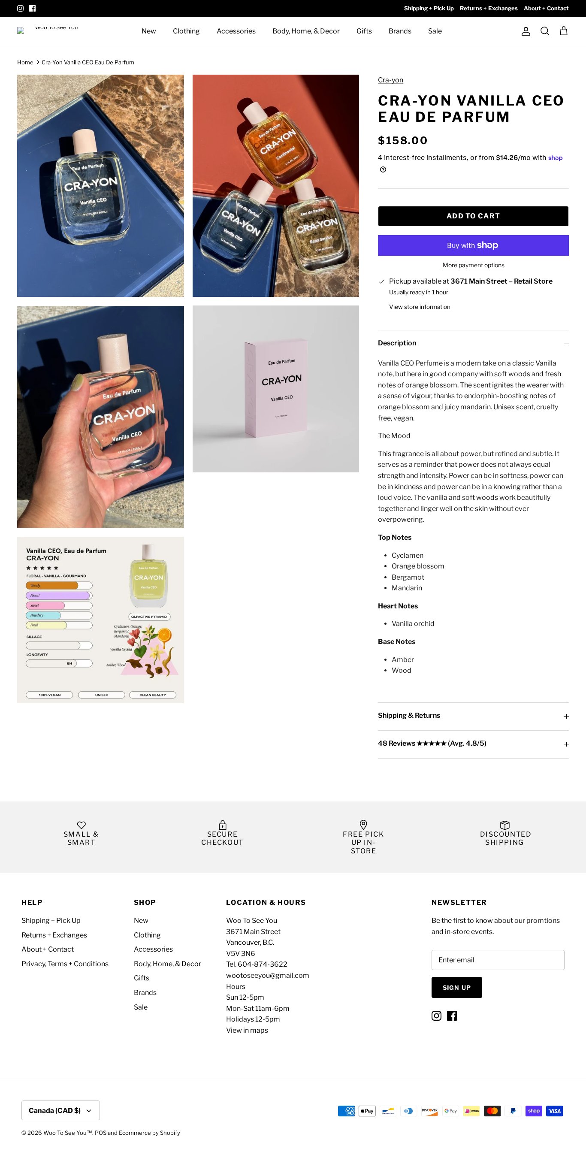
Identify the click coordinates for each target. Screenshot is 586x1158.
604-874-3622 (262, 964)
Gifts (364, 31)
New (149, 31)
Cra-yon (390, 80)
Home (25, 62)
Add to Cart (473, 216)
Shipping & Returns (409, 715)
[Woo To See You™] (55, 31)
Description (397, 343)
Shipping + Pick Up (429, 8)
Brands (400, 31)
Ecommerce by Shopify (149, 1132)
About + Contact (546, 8)
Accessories (236, 31)
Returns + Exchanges (489, 8)
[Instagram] (20, 8)
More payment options (473, 265)
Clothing (186, 31)
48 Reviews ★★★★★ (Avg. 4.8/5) (432, 743)
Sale (435, 31)
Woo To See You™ (67, 1132)
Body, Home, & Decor (306, 31)
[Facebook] (32, 8)
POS (100, 1132)
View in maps (247, 1030)
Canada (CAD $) (55, 1111)
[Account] (524, 31)
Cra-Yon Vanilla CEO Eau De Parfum (88, 62)
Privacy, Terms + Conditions (65, 964)
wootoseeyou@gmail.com (267, 975)
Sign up (457, 987)
